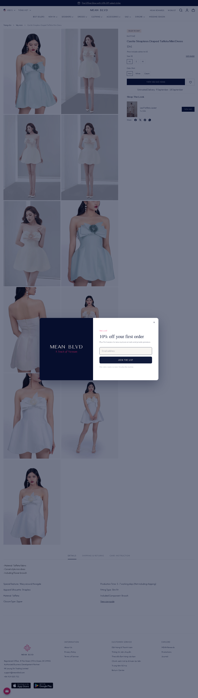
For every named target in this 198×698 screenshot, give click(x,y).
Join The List (125, 360)
